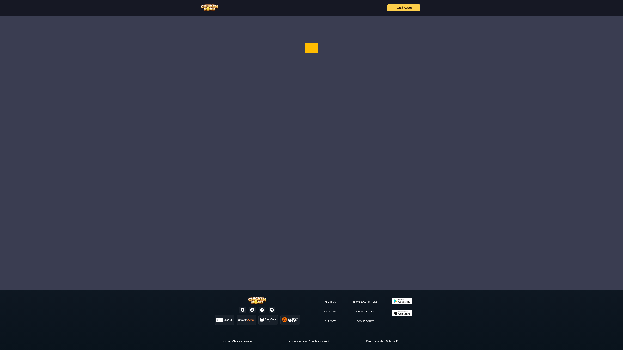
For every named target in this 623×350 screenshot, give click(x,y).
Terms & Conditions (365, 301)
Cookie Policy (365, 321)
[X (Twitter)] (252, 310)
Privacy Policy (365, 311)
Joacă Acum (404, 8)
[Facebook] (242, 310)
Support (330, 321)
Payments (330, 311)
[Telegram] (272, 310)
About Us (330, 301)
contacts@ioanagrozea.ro (237, 341)
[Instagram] (262, 310)
